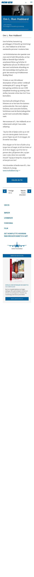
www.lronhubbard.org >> (11, 170)
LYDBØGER (8, 218)
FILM (6, 228)
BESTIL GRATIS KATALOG (17, 298)
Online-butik (17, 180)
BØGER (7, 213)
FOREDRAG (8, 223)
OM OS (6, 205)
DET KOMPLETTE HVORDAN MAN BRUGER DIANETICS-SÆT (16, 234)
